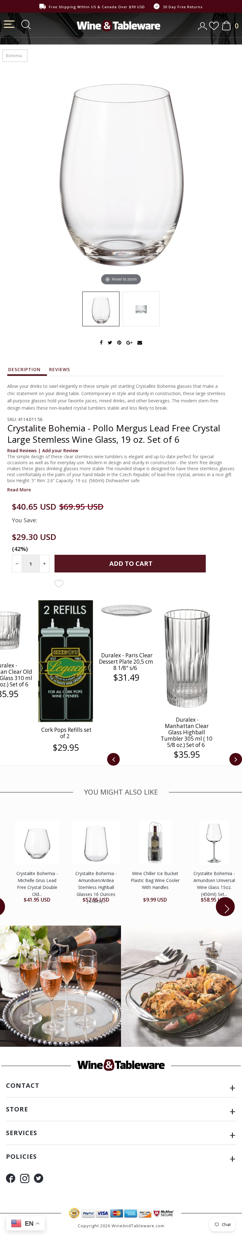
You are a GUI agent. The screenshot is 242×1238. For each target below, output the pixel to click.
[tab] (27, 371)
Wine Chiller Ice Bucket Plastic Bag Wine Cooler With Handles (155, 880)
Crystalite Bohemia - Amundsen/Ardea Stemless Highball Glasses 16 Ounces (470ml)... (96, 887)
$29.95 (66, 747)
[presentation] (113, 759)
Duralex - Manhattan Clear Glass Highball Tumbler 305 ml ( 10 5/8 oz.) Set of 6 (186, 732)
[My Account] (203, 24)
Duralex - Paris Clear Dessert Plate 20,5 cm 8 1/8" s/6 (126, 662)
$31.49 (126, 677)
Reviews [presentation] (59, 369)
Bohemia (14, 55)
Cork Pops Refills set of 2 (66, 733)
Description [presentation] (24, 369)
